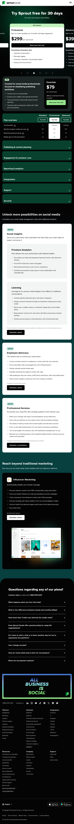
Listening (4, 724)
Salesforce (53, 732)
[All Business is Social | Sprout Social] (37, 686)
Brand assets (6, 785)
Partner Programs (7, 782)
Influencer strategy (31, 741)
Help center (53, 754)
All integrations (54, 735)
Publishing (5, 715)
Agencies (29, 715)
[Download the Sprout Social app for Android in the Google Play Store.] (66, 804)
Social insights (30, 732)
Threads (52, 724)
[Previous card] (21, 73)
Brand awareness (31, 735)
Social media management (33, 724)
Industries (29, 747)
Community (5, 765)
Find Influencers (6, 777)
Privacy (4, 815)
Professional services (32, 721)
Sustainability (30, 768)
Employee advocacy (7, 729)
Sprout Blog (5, 762)
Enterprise (29, 712)
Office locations (30, 757)
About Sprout (30, 754)
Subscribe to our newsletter (10, 754)
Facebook (53, 712)
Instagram (53, 718)
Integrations (9, 179)
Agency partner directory (9, 780)
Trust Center (29, 774)
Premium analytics (7, 721)
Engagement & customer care (17, 158)
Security (8, 201)
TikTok (52, 729)
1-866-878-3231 (35, 595)
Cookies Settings (44, 815)
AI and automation (7, 732)
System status (54, 760)
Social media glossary (8, 774)
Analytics (4, 718)
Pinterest (52, 727)
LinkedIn (52, 721)
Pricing (4, 738)
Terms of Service (12, 815)
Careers (28, 760)
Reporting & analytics (13, 169)
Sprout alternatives (7, 771)
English (7, 804)
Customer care (30, 727)
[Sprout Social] (11, 3)
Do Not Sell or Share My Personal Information (14, 819)
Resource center (6, 768)
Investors (28, 765)
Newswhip (5, 735)
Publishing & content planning (17, 147)
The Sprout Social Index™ (9, 757)
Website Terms (22, 815)
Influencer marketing (7, 727)
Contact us (19, 703)
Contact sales (14, 595)
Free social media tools (8, 788)
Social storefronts (31, 729)
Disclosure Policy (33, 815)
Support (7, 190)
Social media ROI (7, 760)
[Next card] (52, 73)
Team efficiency (30, 738)
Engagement (5, 712)
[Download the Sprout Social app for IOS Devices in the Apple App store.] (53, 804)
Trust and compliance (32, 744)
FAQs (51, 757)
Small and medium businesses (34, 718)
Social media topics (7, 791)
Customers (29, 762)
